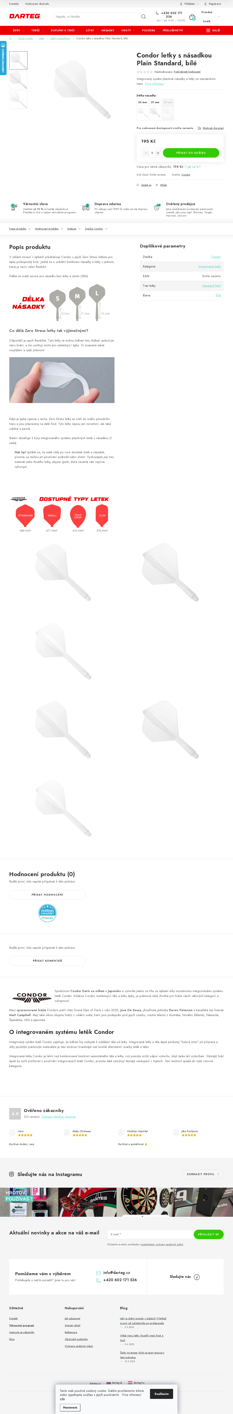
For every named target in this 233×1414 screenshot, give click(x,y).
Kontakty (14, 4)
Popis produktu (17, 229)
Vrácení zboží (72, 1325)
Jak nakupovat (72, 1318)
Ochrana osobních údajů (79, 1346)
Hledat (144, 17)
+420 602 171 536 (171, 15)
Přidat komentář (47, 961)
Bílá (218, 295)
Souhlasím (162, 1394)
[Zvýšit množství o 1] (158, 153)
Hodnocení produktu (47, 229)
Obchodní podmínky (76, 1339)
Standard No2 (211, 286)
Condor (185, 174)
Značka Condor (94, 229)
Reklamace (71, 1332)
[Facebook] (197, 1277)
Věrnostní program (21, 1325)
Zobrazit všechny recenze (59, 1117)
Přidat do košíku (191, 153)
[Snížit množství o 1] (146, 153)
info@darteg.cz (116, 1272)
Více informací (154, 84)
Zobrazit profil (201, 1174)
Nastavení (70, 1407)
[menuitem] (18, 30)
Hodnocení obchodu (37, 4)
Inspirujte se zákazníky (21, 1332)
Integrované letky (209, 266)
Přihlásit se (208, 1234)
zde (62, 1399)
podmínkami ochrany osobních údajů (162, 1244)
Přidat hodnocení (47, 895)
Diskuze (71, 229)
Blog (12, 1339)
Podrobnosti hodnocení (187, 72)
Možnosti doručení (213, 128)
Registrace (215, 4)
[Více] (213, 30)
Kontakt (13, 1318)
